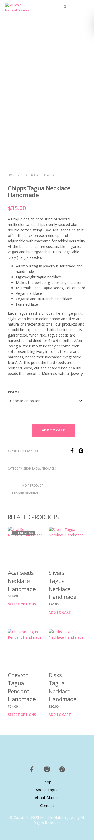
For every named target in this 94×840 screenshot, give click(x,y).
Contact (47, 805)
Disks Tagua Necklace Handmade (62, 687)
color (14, 392)
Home (12, 175)
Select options (22, 604)
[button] (61, 6)
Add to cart (53, 430)
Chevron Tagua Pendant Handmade (22, 687)
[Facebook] (73, 452)
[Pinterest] (82, 452)
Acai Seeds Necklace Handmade (22, 581)
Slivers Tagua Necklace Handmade (62, 585)
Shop (47, 781)
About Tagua (47, 789)
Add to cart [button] (60, 612)
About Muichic (47, 797)
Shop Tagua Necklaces (37, 175)
